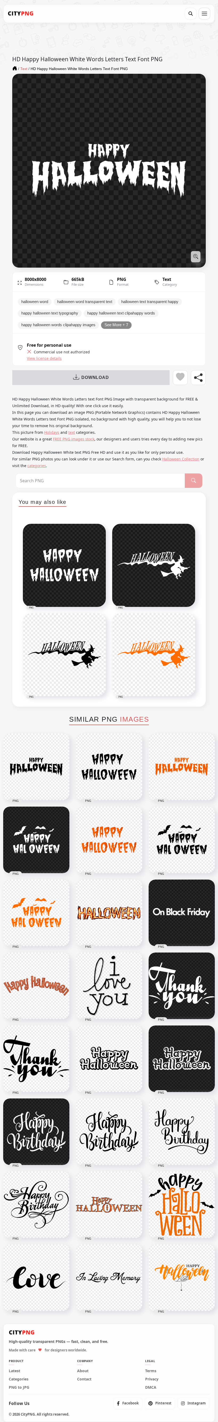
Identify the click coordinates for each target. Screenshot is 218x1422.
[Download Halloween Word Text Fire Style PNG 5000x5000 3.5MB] (109, 913)
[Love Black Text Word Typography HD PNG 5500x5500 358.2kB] (36, 1277)
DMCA (150, 1387)
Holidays (51, 432)
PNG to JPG (19, 1387)
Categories (18, 1379)
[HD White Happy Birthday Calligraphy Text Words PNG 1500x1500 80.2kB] (36, 1131)
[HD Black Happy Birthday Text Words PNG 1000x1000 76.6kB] (36, 1204)
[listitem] (128, 1403)
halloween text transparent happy (149, 302)
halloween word (34, 302)
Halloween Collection (180, 458)
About (83, 1370)
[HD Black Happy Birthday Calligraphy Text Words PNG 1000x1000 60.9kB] (182, 1131)
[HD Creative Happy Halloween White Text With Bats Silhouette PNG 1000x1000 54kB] (36, 840)
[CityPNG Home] (21, 13)
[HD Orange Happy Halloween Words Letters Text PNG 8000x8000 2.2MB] (109, 840)
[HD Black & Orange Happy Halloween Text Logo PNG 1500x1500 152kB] (182, 1277)
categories (36, 465)
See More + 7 (116, 325)
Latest (14, 1370)
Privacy (151, 1379)
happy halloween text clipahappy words (121, 313)
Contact (84, 1379)
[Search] (190, 13)
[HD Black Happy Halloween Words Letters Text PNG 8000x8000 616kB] (109, 767)
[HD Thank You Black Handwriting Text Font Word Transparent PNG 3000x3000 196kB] (36, 1058)
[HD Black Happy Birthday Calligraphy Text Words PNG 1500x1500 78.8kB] (109, 1131)
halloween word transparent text (84, 302)
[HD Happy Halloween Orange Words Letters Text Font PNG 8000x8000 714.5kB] (182, 767)
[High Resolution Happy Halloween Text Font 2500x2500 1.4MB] (36, 986)
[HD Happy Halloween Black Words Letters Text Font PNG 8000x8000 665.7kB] (36, 767)
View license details (44, 358)
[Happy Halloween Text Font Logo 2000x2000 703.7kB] (109, 1204)
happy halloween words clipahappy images (58, 325)
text (71, 432)
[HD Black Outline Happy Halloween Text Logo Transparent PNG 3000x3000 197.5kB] (109, 1058)
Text (166, 279)
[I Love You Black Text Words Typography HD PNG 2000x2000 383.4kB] (109, 986)
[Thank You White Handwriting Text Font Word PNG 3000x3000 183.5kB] (182, 986)
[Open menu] (204, 13)
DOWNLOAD (95, 377)
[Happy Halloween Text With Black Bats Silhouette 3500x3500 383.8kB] (182, 1204)
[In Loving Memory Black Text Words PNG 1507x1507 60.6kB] (109, 1277)
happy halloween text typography (49, 313)
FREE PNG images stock (73, 439)
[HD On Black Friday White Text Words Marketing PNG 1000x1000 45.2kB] (182, 913)
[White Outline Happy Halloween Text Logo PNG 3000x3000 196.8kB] (182, 1058)
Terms (150, 1370)
